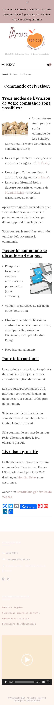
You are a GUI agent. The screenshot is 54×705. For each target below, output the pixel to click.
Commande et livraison (15, 618)
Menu (10, 64)
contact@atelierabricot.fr (18, 559)
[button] (27, 660)
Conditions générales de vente (21, 613)
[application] (27, 660)
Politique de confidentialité (27, 700)
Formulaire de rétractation (19, 624)
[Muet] (43, 682)
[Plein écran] (48, 682)
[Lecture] (5, 682)
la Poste (43, 163)
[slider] (24, 682)
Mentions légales (12, 607)
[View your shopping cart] (48, 65)
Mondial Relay (14, 192)
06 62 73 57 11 (12, 553)
